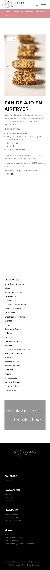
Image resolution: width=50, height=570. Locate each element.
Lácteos (8, 337)
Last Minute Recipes (13, 341)
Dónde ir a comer (12, 309)
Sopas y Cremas (12, 382)
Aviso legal (9, 534)
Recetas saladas (12, 366)
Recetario (8, 497)
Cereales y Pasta (12, 296)
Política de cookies (12, 540)
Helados (8, 333)
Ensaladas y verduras (14, 317)
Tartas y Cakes (11, 386)
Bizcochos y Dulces (13, 292)
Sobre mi (8, 494)
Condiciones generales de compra (19, 544)
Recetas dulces (11, 362)
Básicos (8, 288)
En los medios (11, 313)
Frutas (7, 325)
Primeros (8, 358)
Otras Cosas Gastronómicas (17, 349)
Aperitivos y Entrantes (22, 12)
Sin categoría (10, 378)
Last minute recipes (13, 520)
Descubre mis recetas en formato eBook (25, 415)
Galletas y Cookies (13, 329)
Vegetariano (10, 390)
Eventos (8, 321)
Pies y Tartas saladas (14, 353)
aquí (11, 174)
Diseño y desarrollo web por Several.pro (25, 565)
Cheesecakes (10, 300)
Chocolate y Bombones (15, 304)
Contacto (8, 480)
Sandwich (8, 370)
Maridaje (8, 345)
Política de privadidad (13, 537)
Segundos (8, 374)
